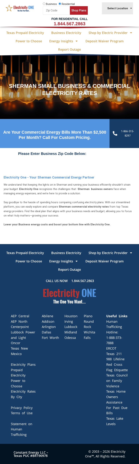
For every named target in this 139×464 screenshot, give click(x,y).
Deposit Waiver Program (104, 41)
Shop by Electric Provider (108, 33)
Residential (68, 4)
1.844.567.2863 (69, 23)
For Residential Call (69, 19)
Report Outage (69, 49)
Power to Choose (29, 41)
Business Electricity (66, 33)
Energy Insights (61, 41)
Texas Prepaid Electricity (25, 33)
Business (51, 4)
